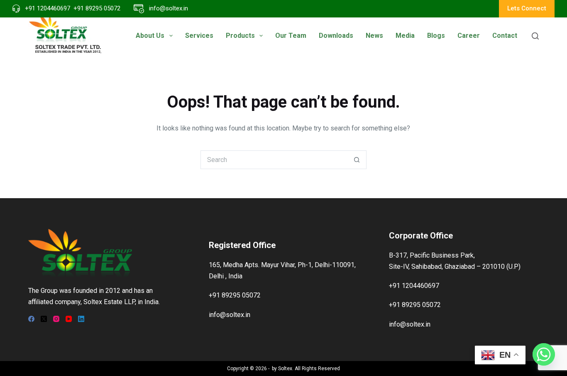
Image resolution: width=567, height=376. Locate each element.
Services (199, 35)
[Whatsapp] (544, 354)
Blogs (436, 35)
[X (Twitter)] (44, 319)
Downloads (336, 35)
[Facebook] (31, 319)
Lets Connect (526, 8)
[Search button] (357, 159)
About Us (150, 35)
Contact (504, 35)
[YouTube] (69, 319)
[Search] (535, 35)
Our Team (290, 35)
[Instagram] (56, 319)
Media (405, 35)
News (374, 35)
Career (468, 35)
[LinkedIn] (81, 319)
